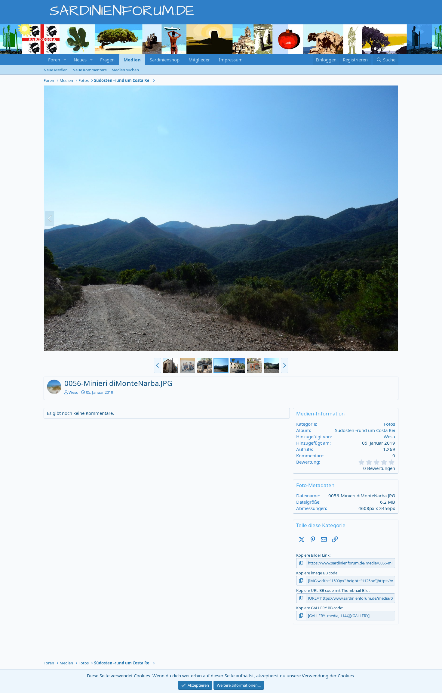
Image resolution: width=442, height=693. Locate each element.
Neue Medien (56, 70)
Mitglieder (199, 60)
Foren (54, 60)
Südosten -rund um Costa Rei (365, 430)
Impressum (231, 60)
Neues (80, 60)
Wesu (73, 392)
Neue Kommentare (89, 70)
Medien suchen (125, 70)
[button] (65, 59)
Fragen (107, 60)
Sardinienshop (165, 60)
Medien (132, 60)
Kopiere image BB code (316, 573)
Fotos (389, 424)
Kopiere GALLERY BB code (319, 608)
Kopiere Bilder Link (313, 555)
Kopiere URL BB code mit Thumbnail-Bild (332, 590)
